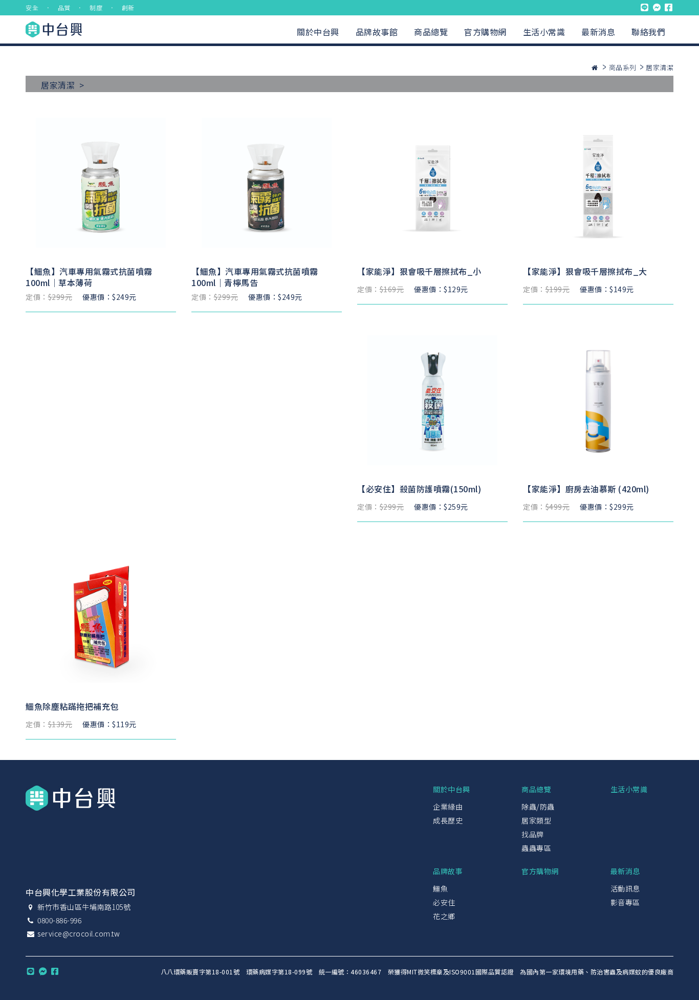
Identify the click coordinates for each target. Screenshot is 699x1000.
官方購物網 (485, 32)
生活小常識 (544, 32)
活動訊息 (625, 888)
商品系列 (623, 67)
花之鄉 (444, 916)
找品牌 (532, 834)
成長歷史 (448, 820)
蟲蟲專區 (536, 848)
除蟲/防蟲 (538, 806)
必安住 (444, 902)
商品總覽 (431, 32)
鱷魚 (440, 888)
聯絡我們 (648, 32)
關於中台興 (318, 32)
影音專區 (625, 902)
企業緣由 (448, 806)
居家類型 (536, 820)
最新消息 (598, 32)
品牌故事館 (377, 32)
